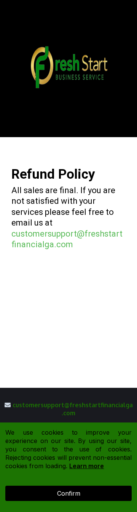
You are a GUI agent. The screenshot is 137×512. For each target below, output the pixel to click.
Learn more (86, 466)
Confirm (68, 493)
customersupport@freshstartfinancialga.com (73, 409)
